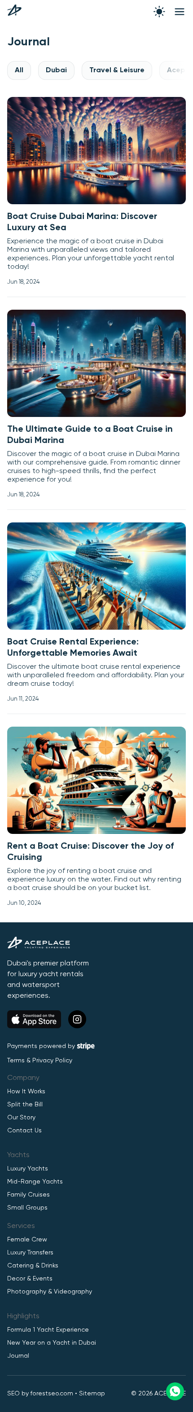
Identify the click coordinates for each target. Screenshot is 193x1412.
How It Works (26, 1091)
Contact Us (24, 1130)
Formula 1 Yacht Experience (48, 1330)
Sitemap (92, 1393)
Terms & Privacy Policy (39, 1060)
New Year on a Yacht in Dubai (51, 1343)
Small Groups (27, 1208)
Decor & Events (30, 1279)
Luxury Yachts (27, 1169)
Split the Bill (25, 1104)
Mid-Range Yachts (35, 1182)
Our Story (21, 1117)
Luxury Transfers (30, 1253)
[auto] (159, 12)
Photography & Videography (49, 1292)
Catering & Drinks (32, 1266)
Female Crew (27, 1240)
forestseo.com (52, 1393)
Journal (18, 1356)
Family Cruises (28, 1195)
